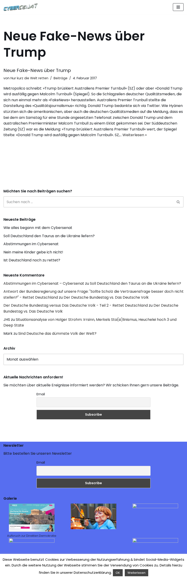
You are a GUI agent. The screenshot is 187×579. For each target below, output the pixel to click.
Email (40, 394)
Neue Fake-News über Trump (37, 70)
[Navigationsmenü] (178, 7)
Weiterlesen (136, 573)
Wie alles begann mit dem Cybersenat (37, 227)
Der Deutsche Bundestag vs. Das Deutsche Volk (106, 297)
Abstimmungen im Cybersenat (31, 244)
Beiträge (61, 78)
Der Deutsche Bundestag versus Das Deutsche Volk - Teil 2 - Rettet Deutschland (75, 305)
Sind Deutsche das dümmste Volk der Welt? (57, 333)
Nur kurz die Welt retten (29, 78)
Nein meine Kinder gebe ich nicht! (33, 252)
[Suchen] (178, 201)
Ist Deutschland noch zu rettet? (31, 260)
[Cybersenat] (21, 7)
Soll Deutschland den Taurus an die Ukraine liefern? (49, 236)
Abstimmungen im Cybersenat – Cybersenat (43, 283)
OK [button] (118, 573)
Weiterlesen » (134, 135)
